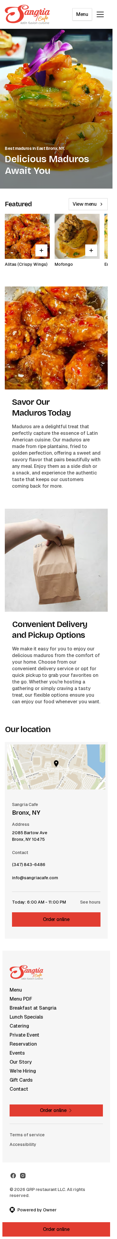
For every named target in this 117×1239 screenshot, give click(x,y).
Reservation (23, 1044)
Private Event (24, 1035)
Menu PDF (21, 999)
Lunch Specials (26, 1017)
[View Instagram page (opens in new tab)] (22, 1175)
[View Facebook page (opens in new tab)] (13, 1175)
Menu (82, 14)
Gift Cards (21, 1080)
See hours (90, 902)
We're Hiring (23, 1071)
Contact (19, 1089)
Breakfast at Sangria (33, 1008)
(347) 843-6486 (28, 866)
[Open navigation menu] (100, 14)
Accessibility (23, 1144)
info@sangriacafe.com (35, 879)
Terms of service (27, 1135)
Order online (56, 919)
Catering (19, 1026)
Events (17, 1053)
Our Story (21, 1062)
